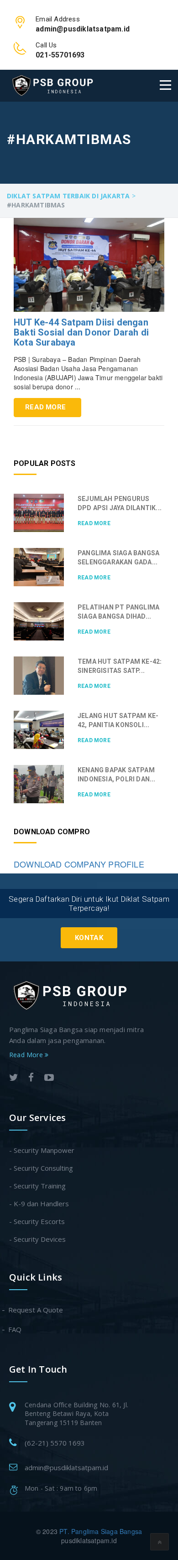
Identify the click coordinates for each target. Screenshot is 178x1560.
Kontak (89, 938)
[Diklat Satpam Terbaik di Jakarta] (52, 85)
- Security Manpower (41, 1150)
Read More (45, 407)
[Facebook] (31, 1078)
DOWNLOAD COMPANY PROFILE (79, 864)
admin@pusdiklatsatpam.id (66, 1467)
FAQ (15, 1329)
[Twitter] (13, 1078)
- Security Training (37, 1185)
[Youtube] (49, 1078)
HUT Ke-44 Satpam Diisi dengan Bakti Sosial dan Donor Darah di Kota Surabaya (81, 332)
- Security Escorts (37, 1221)
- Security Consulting (41, 1168)
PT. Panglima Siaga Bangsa (100, 1531)
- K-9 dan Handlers (39, 1203)
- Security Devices (37, 1239)
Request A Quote (36, 1309)
